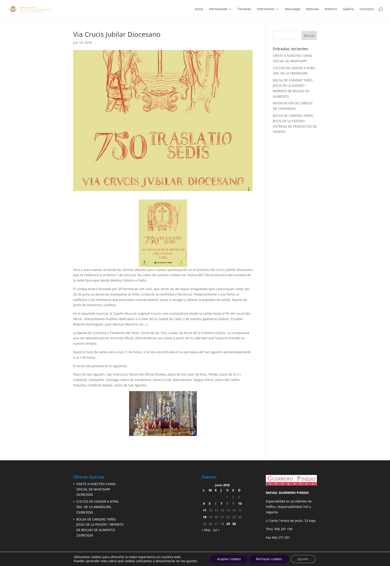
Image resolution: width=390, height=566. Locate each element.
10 (240, 503)
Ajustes (303, 559)
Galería (348, 9)
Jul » (216, 530)
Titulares (244, 9)
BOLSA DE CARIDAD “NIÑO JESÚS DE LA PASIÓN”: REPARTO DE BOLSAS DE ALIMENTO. (100, 524)
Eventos (331, 9)
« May (206, 530)
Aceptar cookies (229, 559)
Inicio (199, 9)
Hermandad (218, 9)
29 (228, 524)
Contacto (367, 9)
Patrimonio (265, 9)
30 (234, 524)
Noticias (312, 9)
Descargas (292, 9)
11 (205, 510)
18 (205, 517)
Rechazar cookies (269, 559)
